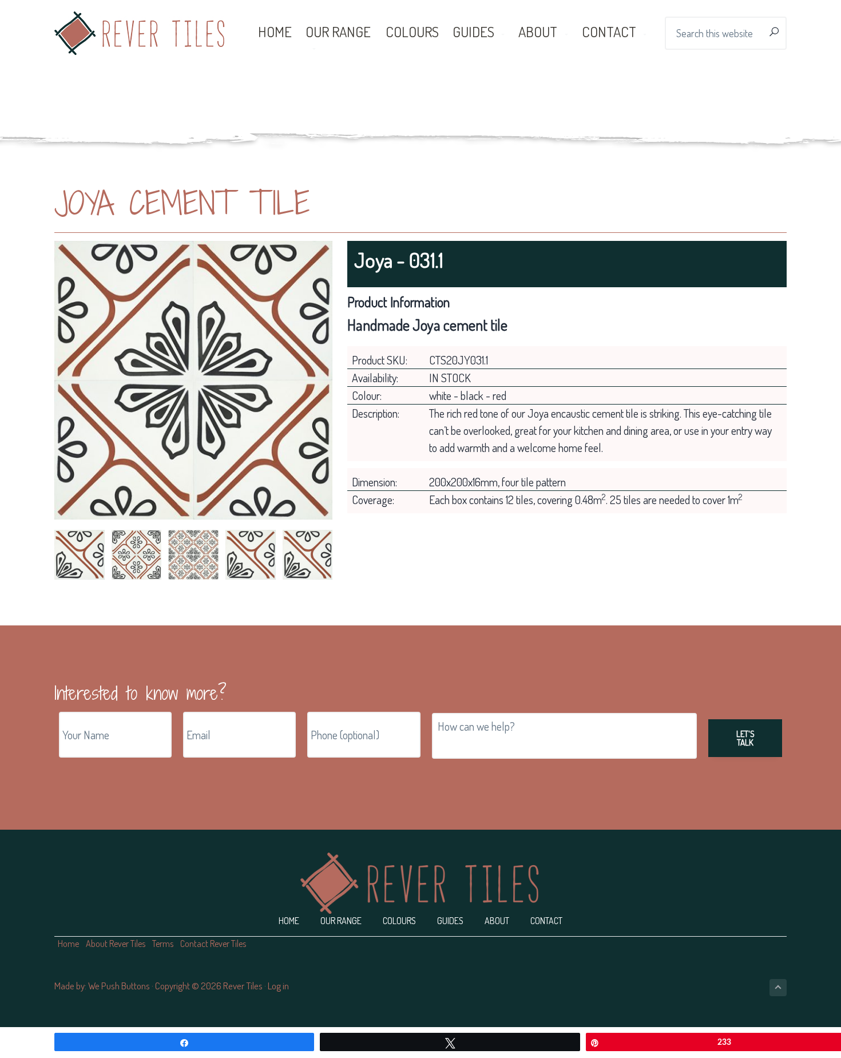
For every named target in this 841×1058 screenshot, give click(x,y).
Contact (546, 920)
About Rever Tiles (115, 943)
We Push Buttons (119, 986)
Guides (450, 920)
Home (289, 920)
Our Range (341, 920)
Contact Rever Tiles (213, 943)
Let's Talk (745, 738)
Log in (278, 986)
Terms (162, 943)
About (497, 920)
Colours (399, 920)
